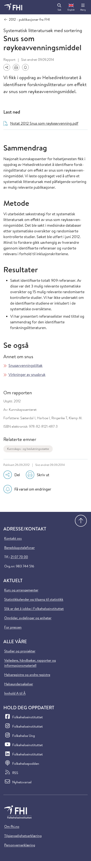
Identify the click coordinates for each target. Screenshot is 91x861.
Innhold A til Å (15, 693)
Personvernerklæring (19, 845)
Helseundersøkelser (18, 684)
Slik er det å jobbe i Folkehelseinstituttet (34, 608)
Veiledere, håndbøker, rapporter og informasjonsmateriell (30, 663)
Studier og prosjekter (19, 651)
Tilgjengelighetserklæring (23, 835)
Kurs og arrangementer (21, 590)
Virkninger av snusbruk (27, 374)
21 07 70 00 (19, 557)
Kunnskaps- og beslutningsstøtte (28, 449)
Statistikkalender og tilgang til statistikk (33, 599)
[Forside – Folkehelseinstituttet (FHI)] (13, 7)
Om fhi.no (11, 826)
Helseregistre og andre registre (27, 674)
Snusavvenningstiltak (25, 365)
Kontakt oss (13, 538)
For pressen (13, 627)
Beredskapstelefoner (19, 547)
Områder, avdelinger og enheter (27, 618)
